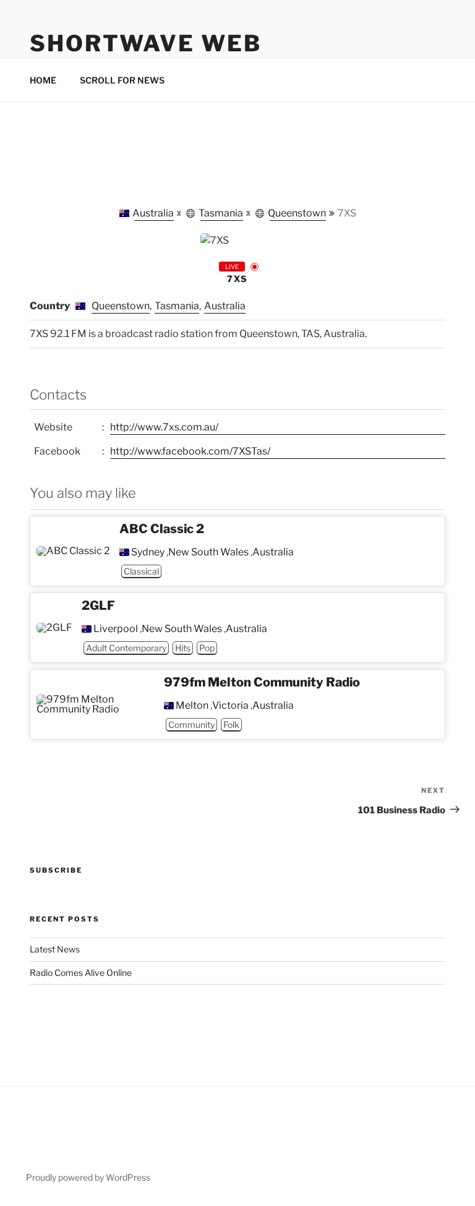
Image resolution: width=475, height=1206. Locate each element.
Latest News (55, 949)
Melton (192, 706)
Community (191, 724)
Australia (153, 213)
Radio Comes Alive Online (81, 972)
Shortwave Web (145, 43)
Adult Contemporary (126, 648)
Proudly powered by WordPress (88, 1177)
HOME (43, 80)
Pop (207, 648)
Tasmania (221, 213)
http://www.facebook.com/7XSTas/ (190, 451)
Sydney (148, 552)
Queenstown (297, 213)
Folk (231, 724)
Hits (182, 648)
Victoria (230, 706)
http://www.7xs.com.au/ (164, 427)
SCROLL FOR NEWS (122, 80)
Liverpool (115, 629)
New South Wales (208, 552)
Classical (141, 571)
